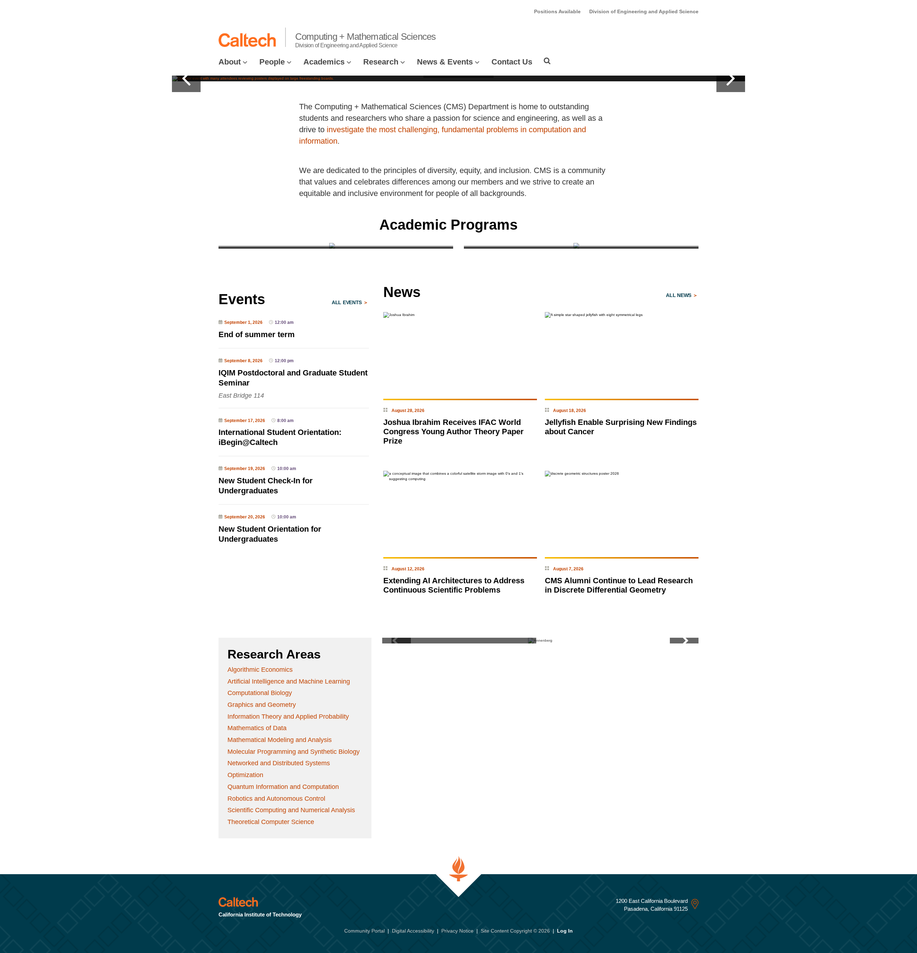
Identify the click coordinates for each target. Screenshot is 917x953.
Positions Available (557, 11)
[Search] (547, 60)
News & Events (445, 61)
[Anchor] (531, 225)
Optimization (245, 775)
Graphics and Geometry (261, 704)
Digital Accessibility (413, 931)
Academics (324, 61)
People (272, 61)
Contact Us (511, 61)
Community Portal (364, 931)
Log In (565, 931)
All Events (347, 302)
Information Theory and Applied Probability (288, 716)
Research (380, 61)
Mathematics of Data (257, 728)
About (230, 61)
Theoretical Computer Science (270, 821)
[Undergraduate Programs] (581, 246)
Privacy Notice (457, 931)
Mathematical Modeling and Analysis (279, 739)
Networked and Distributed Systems (278, 763)
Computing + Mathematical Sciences (365, 39)
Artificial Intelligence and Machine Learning (288, 681)
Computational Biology (259, 692)
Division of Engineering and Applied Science (643, 11)
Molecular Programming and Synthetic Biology (293, 751)
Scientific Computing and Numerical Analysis (291, 810)
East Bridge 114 (241, 395)
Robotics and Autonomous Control (276, 798)
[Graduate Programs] (336, 246)
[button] (186, 78)
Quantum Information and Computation (283, 786)
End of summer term (257, 334)
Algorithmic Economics (260, 669)
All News (679, 295)
